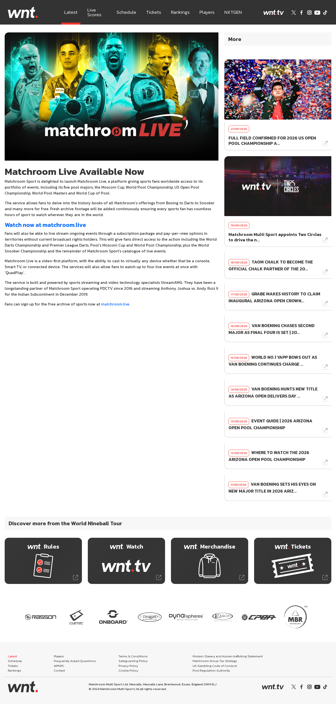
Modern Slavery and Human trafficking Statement (228, 656)
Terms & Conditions (133, 656)
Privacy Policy (128, 665)
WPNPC (59, 665)
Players (206, 12)
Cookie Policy (128, 670)
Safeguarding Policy (133, 661)
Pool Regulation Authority (211, 670)
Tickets (153, 12)
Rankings (180, 12)
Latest (70, 12)
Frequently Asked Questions (75, 661)
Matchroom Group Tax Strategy (215, 661)
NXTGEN (233, 12)
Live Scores (94, 12)
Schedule (126, 12)
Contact (59, 670)
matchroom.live (115, 304)
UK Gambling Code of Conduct (215, 665)
